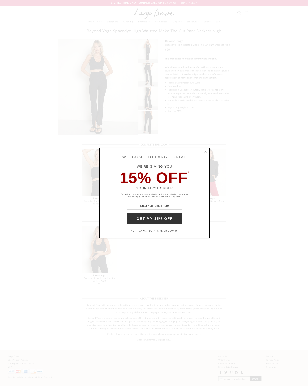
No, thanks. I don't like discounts (154, 231)
